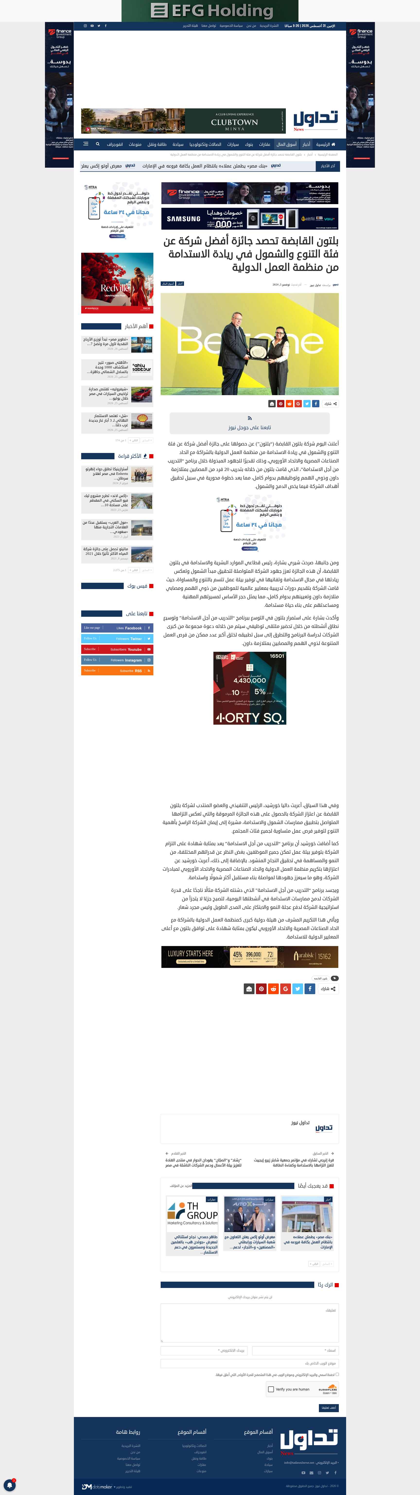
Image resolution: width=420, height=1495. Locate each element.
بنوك (249, 144)
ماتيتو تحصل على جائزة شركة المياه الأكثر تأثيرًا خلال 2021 (105, 551)
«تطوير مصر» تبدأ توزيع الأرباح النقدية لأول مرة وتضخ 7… (105, 342)
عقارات (265, 144)
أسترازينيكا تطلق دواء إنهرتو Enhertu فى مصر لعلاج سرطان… (107, 474)
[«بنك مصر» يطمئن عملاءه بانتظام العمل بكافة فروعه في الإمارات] (307, 1214)
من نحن (251, 26)
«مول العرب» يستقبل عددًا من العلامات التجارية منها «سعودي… (105, 527)
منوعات (135, 144)
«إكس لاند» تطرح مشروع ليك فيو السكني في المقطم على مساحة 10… (106, 500)
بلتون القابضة (320, 978)
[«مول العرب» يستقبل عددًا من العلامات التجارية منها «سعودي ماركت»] (141, 528)
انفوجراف (115, 144)
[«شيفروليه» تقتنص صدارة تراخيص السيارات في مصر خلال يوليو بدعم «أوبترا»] (141, 394)
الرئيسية (323, 144)
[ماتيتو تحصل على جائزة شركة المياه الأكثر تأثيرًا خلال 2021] (141, 554)
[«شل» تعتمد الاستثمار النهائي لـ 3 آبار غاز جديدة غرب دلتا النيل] (141, 421)
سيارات (233, 144)
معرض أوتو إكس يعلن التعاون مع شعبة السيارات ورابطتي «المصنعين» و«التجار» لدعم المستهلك (212, 166)
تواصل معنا (208, 26)
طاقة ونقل (157, 144)
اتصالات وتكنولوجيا (205, 144)
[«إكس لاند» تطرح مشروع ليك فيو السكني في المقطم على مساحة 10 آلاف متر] (141, 501)
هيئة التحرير (190, 26)
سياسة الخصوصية (231, 26)
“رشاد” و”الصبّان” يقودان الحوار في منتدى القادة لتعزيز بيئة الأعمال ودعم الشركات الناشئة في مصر (204, 1163)
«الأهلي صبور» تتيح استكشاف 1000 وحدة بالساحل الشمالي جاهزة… (107, 367)
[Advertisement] (210, 72)
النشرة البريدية (269, 26)
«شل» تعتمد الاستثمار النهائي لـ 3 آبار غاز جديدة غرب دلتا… (108, 420)
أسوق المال (287, 144)
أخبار (306, 144)
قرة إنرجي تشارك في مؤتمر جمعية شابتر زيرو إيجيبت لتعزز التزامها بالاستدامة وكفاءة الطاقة (294, 1163)
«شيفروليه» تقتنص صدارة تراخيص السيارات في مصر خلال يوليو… (108, 394)
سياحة (178, 144)
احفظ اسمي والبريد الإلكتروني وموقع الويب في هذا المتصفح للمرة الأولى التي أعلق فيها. (274, 1375)
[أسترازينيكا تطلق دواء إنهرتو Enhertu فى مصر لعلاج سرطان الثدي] (141, 474)
